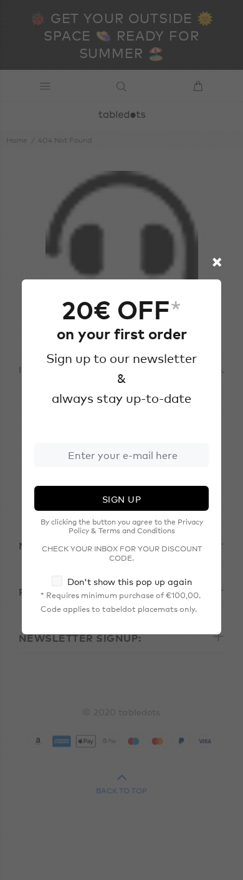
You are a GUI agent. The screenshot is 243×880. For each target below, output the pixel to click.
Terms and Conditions (136, 530)
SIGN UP (121, 499)
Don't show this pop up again (129, 581)
